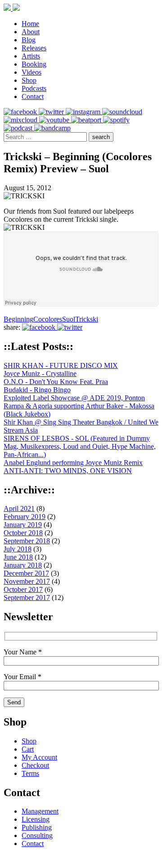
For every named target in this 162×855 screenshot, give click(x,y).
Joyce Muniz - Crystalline (40, 373)
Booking (34, 64)
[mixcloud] (21, 120)
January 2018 (23, 565)
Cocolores (47, 319)
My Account (39, 757)
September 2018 (27, 541)
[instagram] (84, 112)
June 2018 (18, 557)
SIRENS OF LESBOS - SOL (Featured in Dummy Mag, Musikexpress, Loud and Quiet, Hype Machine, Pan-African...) (80, 446)
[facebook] (21, 112)
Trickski (86, 319)
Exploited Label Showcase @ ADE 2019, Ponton (74, 398)
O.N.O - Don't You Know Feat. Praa (56, 381)
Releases (34, 48)
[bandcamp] (52, 128)
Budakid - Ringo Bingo (37, 390)
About (31, 32)
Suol (68, 319)
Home (30, 23)
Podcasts (34, 88)
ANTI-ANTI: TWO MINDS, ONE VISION (68, 471)
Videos (31, 72)
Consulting (37, 835)
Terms (30, 773)
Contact (33, 96)
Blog (29, 40)
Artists (31, 56)
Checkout (35, 765)
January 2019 (23, 524)
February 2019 (24, 516)
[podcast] (19, 128)
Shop (29, 80)
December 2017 (26, 573)
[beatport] (87, 120)
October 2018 (23, 533)
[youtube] (55, 120)
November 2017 (27, 581)
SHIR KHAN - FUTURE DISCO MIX (61, 365)
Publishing (37, 827)
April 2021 (19, 508)
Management (40, 811)
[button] (101, 137)
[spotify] (116, 120)
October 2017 (23, 589)
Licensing (36, 819)
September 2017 (27, 597)
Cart (28, 749)
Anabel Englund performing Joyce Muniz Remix (73, 462)
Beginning (18, 319)
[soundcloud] (122, 112)
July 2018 (18, 549)
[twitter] (52, 112)
